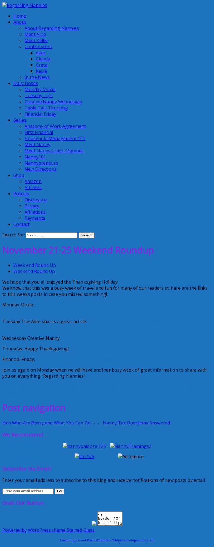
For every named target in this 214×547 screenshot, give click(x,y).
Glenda (43, 59)
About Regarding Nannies (52, 28)
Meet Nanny (37, 144)
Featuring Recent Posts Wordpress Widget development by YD (107, 540)
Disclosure (36, 200)
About (19, 22)
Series (19, 120)
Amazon (33, 181)
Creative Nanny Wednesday (53, 102)
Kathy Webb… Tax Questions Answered (77, 359)
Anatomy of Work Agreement (55, 126)
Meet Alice (35, 34)
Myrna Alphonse (58, 387)
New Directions (41, 169)
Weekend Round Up (34, 271)
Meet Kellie (36, 40)
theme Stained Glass (72, 530)
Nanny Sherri (158, 387)
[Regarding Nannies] (24, 5)
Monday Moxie (40, 89)
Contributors (38, 46)
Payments (35, 218)
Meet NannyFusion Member (54, 151)
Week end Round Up (34, 265)
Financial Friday (40, 114)
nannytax (183, 387)
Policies (21, 194)
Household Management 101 (55, 138)
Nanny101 (35, 157)
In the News (37, 77)
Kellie (41, 71)
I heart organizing (21, 387)
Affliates (33, 187)
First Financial (39, 132)
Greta (41, 65)
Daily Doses (25, 83)
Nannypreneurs (41, 163)
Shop (18, 175)
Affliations (35, 212)
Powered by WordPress (26, 530)
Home (19, 16)
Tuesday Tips (39, 95)
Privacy (32, 206)
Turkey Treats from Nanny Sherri (95, 338)
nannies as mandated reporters (110, 387)
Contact (21, 224)
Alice (40, 53)
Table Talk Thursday (46, 108)
